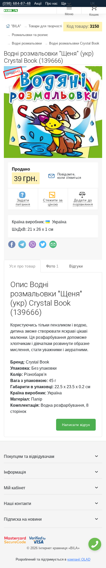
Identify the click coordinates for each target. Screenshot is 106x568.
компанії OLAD (78, 559)
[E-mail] (53, 246)
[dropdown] (94, 544)
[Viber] (32, 246)
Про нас (51, 3)
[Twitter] (43, 246)
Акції (38, 3)
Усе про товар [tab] (22, 266)
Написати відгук (76, 425)
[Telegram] (22, 246)
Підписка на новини (23, 519)
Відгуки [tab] (76, 266)
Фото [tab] (52, 266)
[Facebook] (12, 246)
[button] (97, 71)
